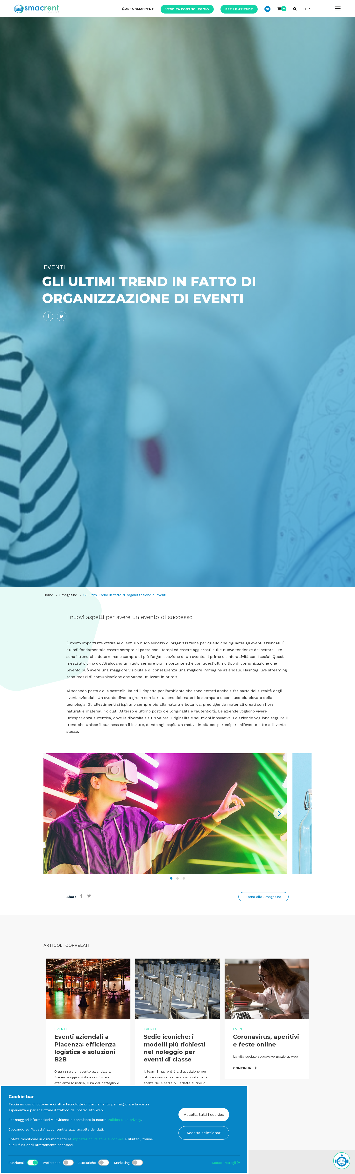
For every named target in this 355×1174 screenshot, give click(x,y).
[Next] (278, 813)
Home (48, 595)
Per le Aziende (239, 9)
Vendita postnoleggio (187, 9)
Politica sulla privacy (124, 1120)
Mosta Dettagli (224, 1163)
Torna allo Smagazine (263, 897)
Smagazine (68, 595)
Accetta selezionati (203, 1133)
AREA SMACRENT (139, 9)
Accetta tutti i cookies (204, 1114)
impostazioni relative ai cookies (98, 1139)
